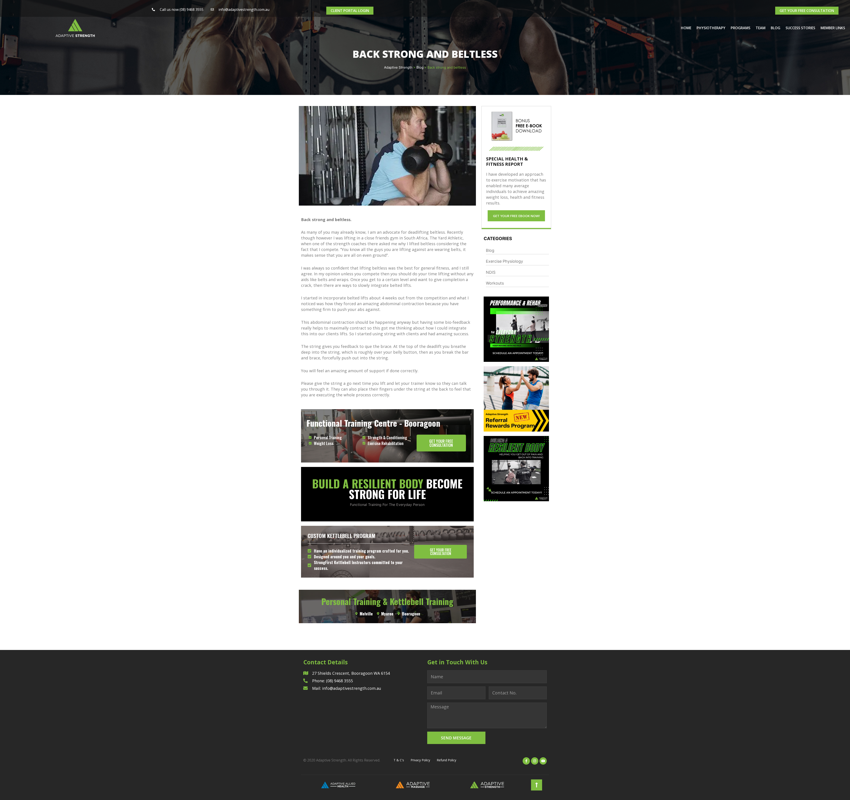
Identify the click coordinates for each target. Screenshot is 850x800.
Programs (740, 27)
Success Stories (800, 27)
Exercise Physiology (504, 261)
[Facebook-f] (526, 761)
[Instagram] (534, 761)
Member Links (833, 27)
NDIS (490, 272)
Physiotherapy (711, 27)
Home (686, 27)
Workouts (495, 283)
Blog (775, 27)
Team (760, 27)
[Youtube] (543, 761)
